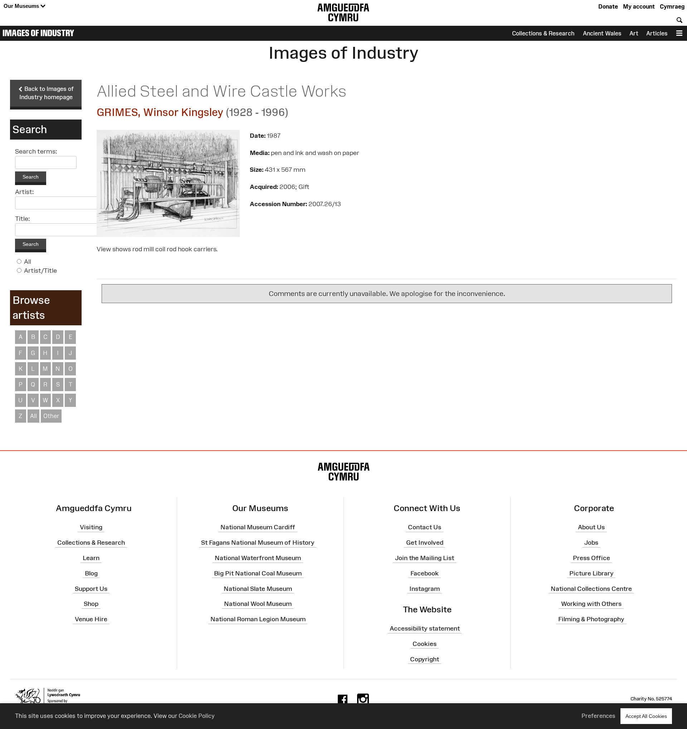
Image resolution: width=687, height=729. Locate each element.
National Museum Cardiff (257, 527)
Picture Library (591, 573)
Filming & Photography (591, 619)
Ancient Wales (602, 33)
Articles (657, 33)
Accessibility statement (425, 628)
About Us (591, 527)
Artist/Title (40, 270)
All (27, 261)
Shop (91, 603)
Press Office (591, 558)
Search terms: (36, 151)
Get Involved (424, 542)
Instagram (424, 588)
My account (639, 6)
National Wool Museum (258, 603)
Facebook (424, 573)
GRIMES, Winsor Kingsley (160, 112)
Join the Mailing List (424, 558)
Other (51, 416)
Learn (91, 558)
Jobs (591, 542)
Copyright (424, 659)
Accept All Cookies (646, 716)
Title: (22, 218)
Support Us (91, 588)
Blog (91, 573)
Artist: (24, 191)
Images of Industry (38, 33)
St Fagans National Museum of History (258, 542)
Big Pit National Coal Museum (258, 573)
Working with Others (591, 603)
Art (633, 33)
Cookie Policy (197, 716)
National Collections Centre (591, 588)
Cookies (425, 643)
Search (31, 177)
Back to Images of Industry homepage (46, 93)
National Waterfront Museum (258, 558)
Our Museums (22, 6)
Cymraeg (672, 6)
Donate (608, 6)
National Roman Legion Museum (258, 619)
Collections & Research (543, 33)
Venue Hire (91, 619)
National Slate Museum (258, 588)
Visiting (91, 527)
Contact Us (424, 527)
